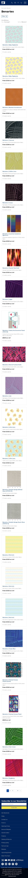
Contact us (4, 819)
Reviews (3, 849)
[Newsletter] (16, 864)
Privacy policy (5, 842)
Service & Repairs (6, 829)
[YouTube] (6, 864)
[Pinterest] (13, 864)
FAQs (2, 816)
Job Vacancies (5, 813)
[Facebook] (2, 864)
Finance (3, 836)
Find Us (3, 822)
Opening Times (5, 826)
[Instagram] (9, 864)
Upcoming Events (6, 852)
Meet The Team (5, 856)
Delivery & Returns (6, 839)
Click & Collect (5, 832)
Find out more (12, 876)
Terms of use (4, 846)
